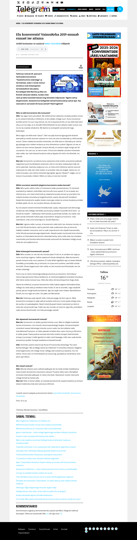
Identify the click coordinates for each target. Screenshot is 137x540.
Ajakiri (91, 9)
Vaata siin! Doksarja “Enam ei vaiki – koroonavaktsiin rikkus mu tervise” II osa (104, 230)
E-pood (55, 9)
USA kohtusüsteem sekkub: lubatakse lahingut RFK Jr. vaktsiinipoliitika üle (105, 262)
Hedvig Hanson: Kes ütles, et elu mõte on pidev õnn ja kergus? (41, 491)
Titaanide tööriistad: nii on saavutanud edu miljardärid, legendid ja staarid (46, 447)
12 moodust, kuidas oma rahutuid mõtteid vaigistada (37, 458)
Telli (103, 9)
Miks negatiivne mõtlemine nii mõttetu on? (33, 421)
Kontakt (98, 9)
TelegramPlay (71, 9)
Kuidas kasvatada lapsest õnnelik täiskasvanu (34, 495)
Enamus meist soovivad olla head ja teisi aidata (35, 436)
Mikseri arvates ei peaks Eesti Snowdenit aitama (101, 241)
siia (47, 513)
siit (61, 513)
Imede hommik (82, 9)
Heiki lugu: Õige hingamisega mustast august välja (36, 487)
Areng (18, 23)
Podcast (62, 9)
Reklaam (21, 529)
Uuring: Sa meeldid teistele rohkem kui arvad (34, 473)
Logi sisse (110, 9)
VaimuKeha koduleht (61, 393)
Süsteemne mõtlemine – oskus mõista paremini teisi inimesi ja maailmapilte (46, 469)
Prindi (81, 68)
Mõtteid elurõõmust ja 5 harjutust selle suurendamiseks (38, 428)
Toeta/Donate (44, 529)
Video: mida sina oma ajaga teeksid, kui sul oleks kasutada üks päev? (104, 220)
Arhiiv (55, 529)
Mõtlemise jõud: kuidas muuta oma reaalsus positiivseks (39, 425)
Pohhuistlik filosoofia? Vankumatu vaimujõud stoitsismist (39, 454)
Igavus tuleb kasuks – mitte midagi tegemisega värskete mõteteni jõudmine (46, 432)
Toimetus (32, 529)
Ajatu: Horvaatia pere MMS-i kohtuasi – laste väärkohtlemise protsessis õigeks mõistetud (105, 252)
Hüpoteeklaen (24, 533)
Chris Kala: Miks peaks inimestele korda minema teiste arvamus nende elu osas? (48, 499)
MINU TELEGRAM (53, 43)
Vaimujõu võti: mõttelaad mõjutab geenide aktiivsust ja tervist (41, 451)
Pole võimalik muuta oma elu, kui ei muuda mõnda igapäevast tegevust (44, 477)
